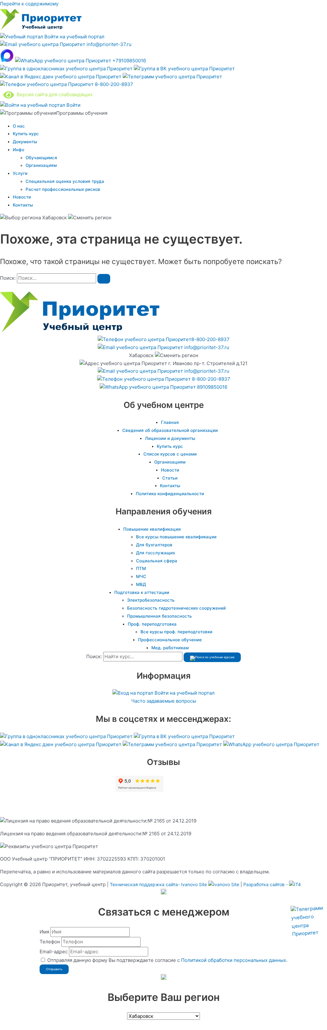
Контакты (23, 204)
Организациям (41, 165)
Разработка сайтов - (266, 884)
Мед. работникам (170, 647)
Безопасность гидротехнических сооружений (176, 608)
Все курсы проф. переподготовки (176, 631)
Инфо (18, 149)
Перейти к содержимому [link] (29, 4)
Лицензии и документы (170, 438)
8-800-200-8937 (113, 84)
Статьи (170, 477)
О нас (19, 126)
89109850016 (211, 387)
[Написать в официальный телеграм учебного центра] (172, 77)
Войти (72, 105)
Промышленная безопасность (159, 616)
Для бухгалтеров (154, 544)
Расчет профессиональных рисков (63, 189)
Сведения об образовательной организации (170, 430)
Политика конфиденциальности (170, 493)
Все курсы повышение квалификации (176, 536)
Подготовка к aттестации (141, 592)
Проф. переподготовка (152, 624)
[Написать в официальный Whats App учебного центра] (271, 744)
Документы (25, 141)
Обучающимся (41, 157)
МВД (141, 584)
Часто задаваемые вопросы (163, 701)
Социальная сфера (156, 560)
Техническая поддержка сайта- (158, 884)
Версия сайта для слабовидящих (53, 94)
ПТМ (141, 568)
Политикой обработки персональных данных (233, 960)
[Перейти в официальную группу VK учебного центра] (184, 69)
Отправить (54, 969)
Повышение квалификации (152, 529)
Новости (22, 196)
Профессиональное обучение (170, 639)
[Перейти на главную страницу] (40, 29)
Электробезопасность (151, 600)
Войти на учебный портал (73, 37)
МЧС (141, 576)
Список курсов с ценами (170, 453)
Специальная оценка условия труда (65, 181)
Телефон (50, 942)
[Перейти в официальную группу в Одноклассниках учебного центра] (67, 69)
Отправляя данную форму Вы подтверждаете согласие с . (167, 960)
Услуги (20, 173)
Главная (170, 422)
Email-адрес (54, 951)
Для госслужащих (155, 552)
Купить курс (26, 133)
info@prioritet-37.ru (108, 44)
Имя (44, 932)
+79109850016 (128, 61)
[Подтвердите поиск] (103, 279)
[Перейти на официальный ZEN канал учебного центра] (61, 77)
